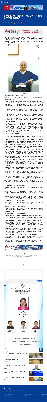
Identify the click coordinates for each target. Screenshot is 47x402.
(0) (25, 264)
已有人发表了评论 (39, 267)
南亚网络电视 (6, 2)
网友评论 (5, 267)
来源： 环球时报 (27, 25)
